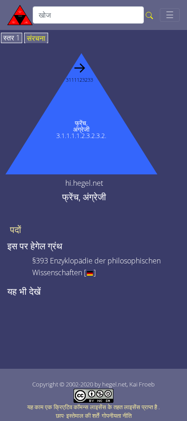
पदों (15, 229)
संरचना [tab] (36, 38)
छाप (60, 415)
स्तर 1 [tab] (11, 38)
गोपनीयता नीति (117, 415)
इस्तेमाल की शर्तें (82, 415)
